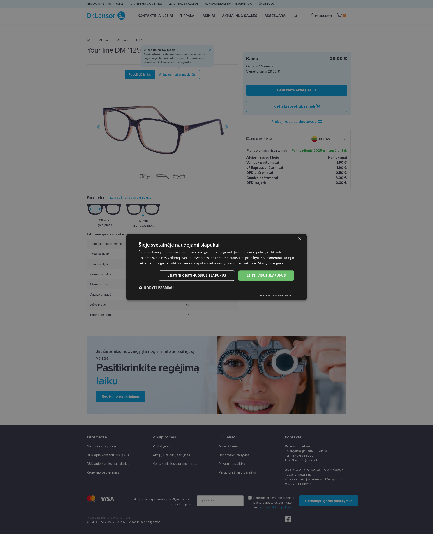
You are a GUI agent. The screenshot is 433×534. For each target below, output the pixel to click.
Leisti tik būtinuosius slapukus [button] (196, 275)
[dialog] (216, 267)
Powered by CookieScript (277, 295)
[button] (156, 287)
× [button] (299, 239)
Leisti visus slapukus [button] (266, 275)
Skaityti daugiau (270, 263)
